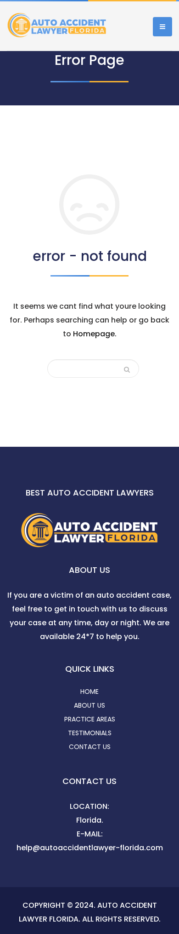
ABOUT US (89, 705)
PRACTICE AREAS (89, 719)
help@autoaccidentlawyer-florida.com (90, 847)
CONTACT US (90, 746)
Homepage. (95, 334)
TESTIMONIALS (90, 733)
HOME (89, 691)
